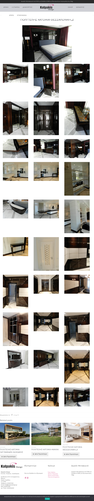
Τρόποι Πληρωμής (53, 473)
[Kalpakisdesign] (47, 7)
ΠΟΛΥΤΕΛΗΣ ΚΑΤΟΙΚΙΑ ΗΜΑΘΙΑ (45, 449)
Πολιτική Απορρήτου (53, 477)
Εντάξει (47, 498)
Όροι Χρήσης (51, 472)
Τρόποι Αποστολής (53, 475)
